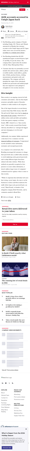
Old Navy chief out (10, 2)
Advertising (17, 394)
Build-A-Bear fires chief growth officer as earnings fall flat (15, 298)
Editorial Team (5, 395)
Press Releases (5, 407)
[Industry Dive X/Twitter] (9, 383)
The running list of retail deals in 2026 (14, 281)
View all (4, 370)
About (3, 393)
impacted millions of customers (10, 141)
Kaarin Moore (9, 26)
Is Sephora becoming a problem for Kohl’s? (14, 306)
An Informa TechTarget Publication (15, 6)
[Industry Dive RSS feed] (12, 383)
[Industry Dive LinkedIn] (2, 383)
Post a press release (12, 370)
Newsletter (4, 400)
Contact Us (4, 398)
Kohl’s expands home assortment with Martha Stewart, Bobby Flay (14, 313)
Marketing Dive (18, 413)
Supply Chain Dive (19, 415)
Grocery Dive (18, 410)
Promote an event (19, 399)
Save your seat (7, 447)
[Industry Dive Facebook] (6, 383)
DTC (9, 200)
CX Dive (16, 408)
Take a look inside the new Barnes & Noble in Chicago (15, 321)
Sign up (22, 9)
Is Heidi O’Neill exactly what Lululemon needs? (14, 254)
